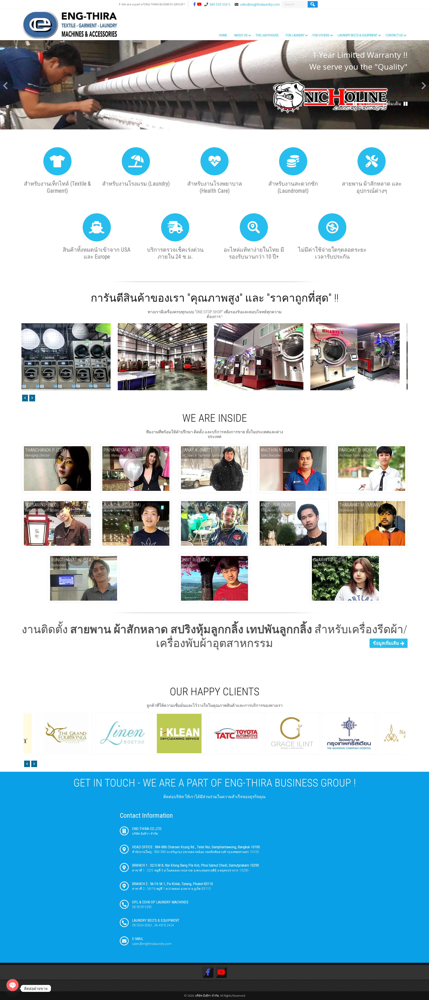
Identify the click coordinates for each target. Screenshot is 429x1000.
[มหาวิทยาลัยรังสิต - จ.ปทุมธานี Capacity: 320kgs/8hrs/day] (380, 356)
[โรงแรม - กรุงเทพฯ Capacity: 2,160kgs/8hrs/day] (91, 356)
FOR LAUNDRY (295, 35)
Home (223, 35)
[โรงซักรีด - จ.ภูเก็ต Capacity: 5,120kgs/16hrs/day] (284, 356)
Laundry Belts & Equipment (357, 35)
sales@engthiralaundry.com (260, 4)
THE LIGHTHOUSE (267, 35)
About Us (241, 35)
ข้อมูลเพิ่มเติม (386, 643)
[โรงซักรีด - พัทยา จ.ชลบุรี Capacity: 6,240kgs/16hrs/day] (187, 356)
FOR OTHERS (321, 35)
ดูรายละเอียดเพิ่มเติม (380, 103)
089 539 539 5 (220, 4)
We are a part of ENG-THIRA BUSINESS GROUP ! (153, 4)
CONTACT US (394, 35)
